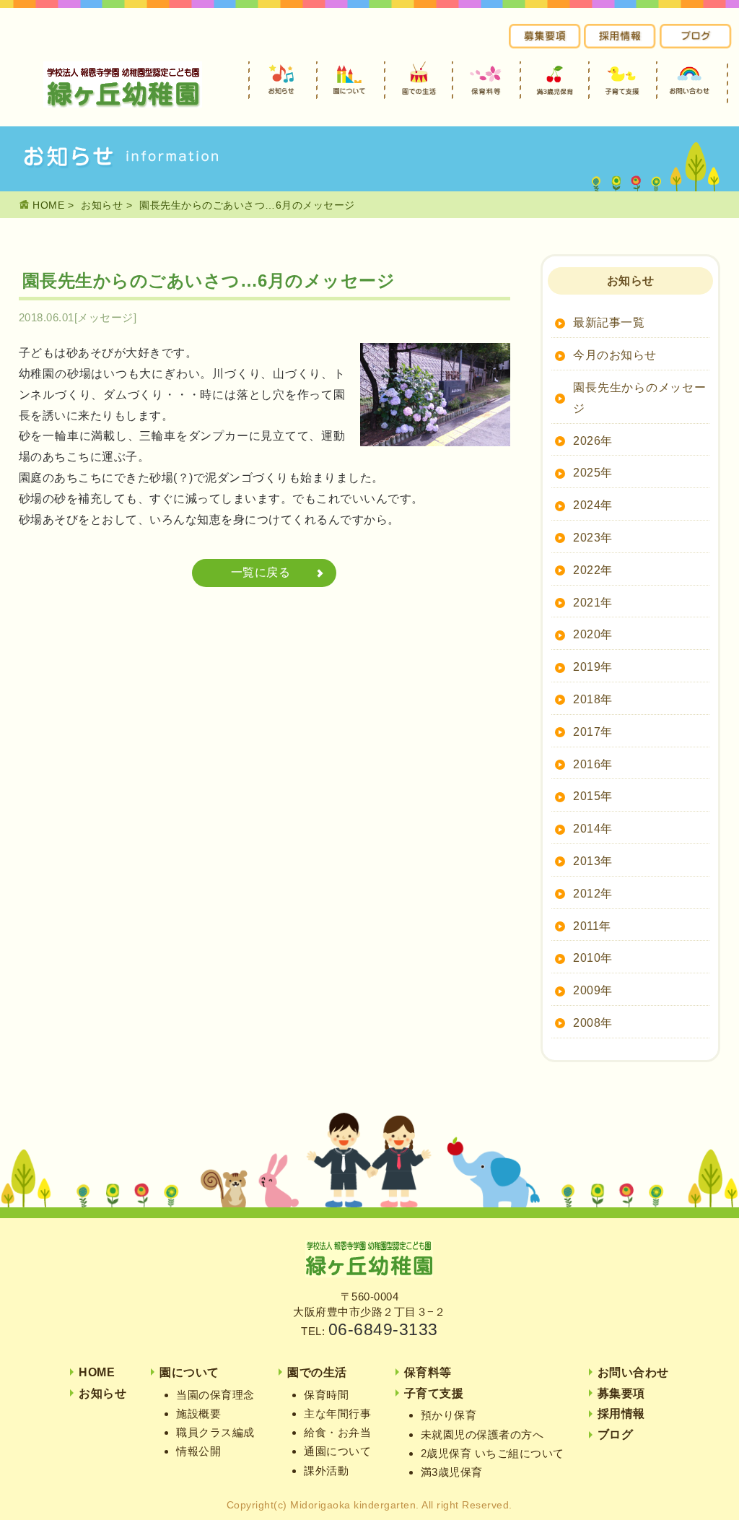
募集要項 (621, 1393)
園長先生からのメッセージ (639, 397)
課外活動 (326, 1470)
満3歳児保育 (452, 1472)
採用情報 (621, 1413)
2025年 (593, 472)
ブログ (616, 1434)
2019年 (593, 667)
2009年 (593, 990)
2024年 (593, 505)
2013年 (593, 861)
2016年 (593, 764)
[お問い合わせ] (690, 80)
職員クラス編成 (215, 1432)
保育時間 (326, 1395)
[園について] (350, 80)
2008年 (593, 1023)
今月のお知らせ (615, 355)
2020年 (593, 634)
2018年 (593, 699)
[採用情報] (620, 45)
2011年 (592, 926)
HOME (47, 205)
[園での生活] (418, 80)
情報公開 (198, 1451)
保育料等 (428, 1372)
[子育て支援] (622, 80)
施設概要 (198, 1413)
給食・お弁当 (337, 1432)
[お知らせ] (282, 80)
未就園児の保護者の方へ (482, 1434)
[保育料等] (486, 80)
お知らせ (102, 205)
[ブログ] (696, 45)
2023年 (593, 537)
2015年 (593, 796)
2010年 (593, 958)
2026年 (593, 441)
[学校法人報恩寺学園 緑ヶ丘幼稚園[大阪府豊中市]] (122, 103)
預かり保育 (449, 1415)
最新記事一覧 (608, 322)
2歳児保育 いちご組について (492, 1453)
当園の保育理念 (215, 1395)
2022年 (593, 570)
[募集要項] (545, 45)
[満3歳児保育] (555, 80)
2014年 (593, 828)
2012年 (593, 893)
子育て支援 (434, 1393)
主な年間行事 (337, 1413)
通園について (337, 1451)
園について (189, 1372)
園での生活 (317, 1372)
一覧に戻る (261, 572)
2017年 (593, 732)
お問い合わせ (633, 1372)
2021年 (593, 602)
